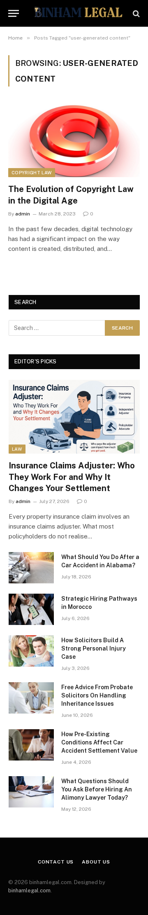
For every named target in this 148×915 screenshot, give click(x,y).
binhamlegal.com (29, 890)
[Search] (135, 13)
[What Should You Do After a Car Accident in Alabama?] (31, 567)
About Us (96, 862)
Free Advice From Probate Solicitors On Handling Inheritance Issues (97, 695)
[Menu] (13, 13)
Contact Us (56, 862)
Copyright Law (32, 172)
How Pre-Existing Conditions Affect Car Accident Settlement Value (99, 742)
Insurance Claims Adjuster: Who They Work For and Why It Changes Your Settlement (72, 477)
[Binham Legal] (78, 13)
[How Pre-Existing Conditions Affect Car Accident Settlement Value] (31, 745)
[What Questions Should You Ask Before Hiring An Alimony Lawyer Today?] (31, 791)
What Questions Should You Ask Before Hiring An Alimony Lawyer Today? (96, 789)
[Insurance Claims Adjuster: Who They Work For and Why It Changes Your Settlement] (74, 417)
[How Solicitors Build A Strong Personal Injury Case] (31, 651)
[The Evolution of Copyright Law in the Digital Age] (74, 140)
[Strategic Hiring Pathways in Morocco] (31, 609)
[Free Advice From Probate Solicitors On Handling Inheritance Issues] (31, 698)
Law (17, 449)
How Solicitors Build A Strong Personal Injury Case (93, 648)
